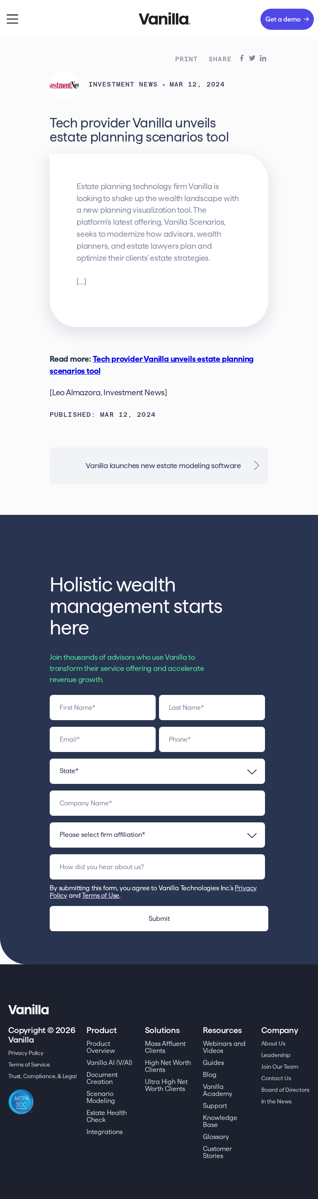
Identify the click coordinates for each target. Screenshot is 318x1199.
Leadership (276, 1055)
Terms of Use (100, 895)
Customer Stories (217, 1152)
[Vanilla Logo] (159, 19)
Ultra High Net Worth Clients (166, 1085)
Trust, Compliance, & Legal (42, 1076)
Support (215, 1105)
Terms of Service (29, 1064)
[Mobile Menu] (12, 19)
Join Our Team (280, 1066)
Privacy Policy (25, 1053)
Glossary (216, 1136)
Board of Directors (285, 1089)
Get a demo (283, 19)
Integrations (105, 1131)
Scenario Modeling (101, 1097)
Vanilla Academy (217, 1090)
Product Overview (101, 1047)
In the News (276, 1101)
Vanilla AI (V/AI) (109, 1062)
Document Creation (102, 1078)
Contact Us (276, 1078)
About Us (273, 1043)
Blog (210, 1074)
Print (186, 59)
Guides (213, 1062)
